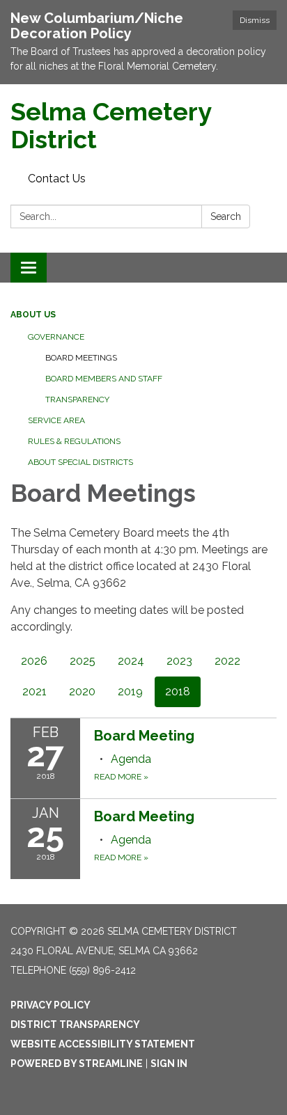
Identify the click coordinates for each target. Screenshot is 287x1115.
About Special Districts (80, 462)
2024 (131, 660)
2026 (34, 660)
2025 (82, 660)
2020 (82, 691)
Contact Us (57, 178)
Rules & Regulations (74, 441)
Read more (121, 777)
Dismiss (255, 20)
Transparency (77, 399)
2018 (177, 691)
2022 (227, 660)
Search (225, 216)
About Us (33, 314)
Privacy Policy (50, 1005)
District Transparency (75, 1024)
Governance (56, 337)
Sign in (168, 1063)
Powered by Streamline (76, 1063)
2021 (34, 691)
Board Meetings (81, 358)
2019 (130, 691)
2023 (179, 660)
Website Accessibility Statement (102, 1044)
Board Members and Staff (103, 378)
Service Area (56, 420)
